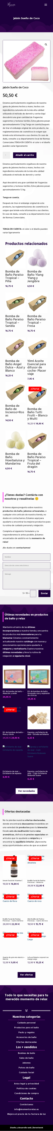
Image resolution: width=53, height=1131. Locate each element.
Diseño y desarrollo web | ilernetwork (26, 1127)
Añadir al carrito (25, 155)
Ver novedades (26, 791)
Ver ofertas (26, 975)
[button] (46, 44)
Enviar (44, 593)
